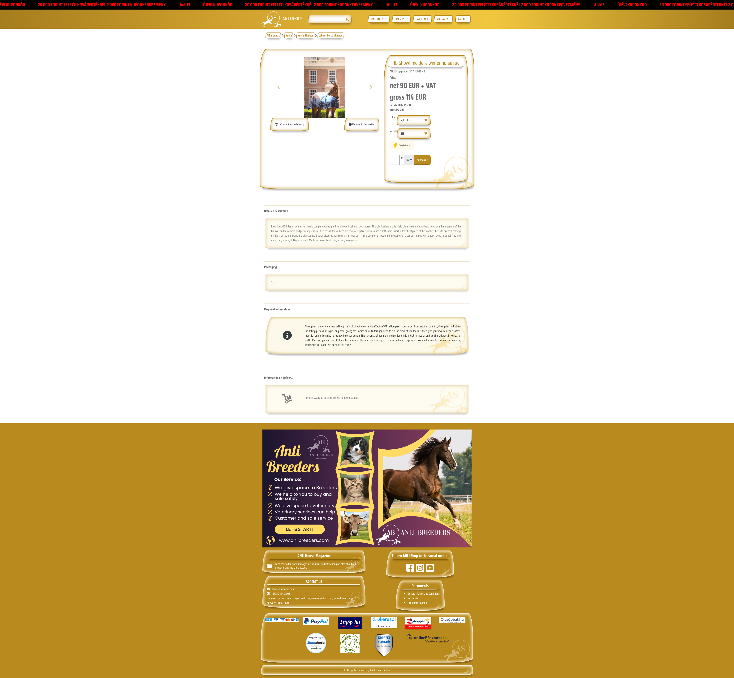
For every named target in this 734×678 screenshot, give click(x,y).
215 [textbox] (402, 133)
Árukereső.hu (384, 626)
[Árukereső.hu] (384, 620)
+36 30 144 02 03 (280, 593)
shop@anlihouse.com (283, 589)
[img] (347, 19)
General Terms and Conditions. (424, 593)
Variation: (393, 130)
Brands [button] (400, 19)
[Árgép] (350, 623)
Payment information (363, 124)
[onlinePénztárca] (418, 639)
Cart (422, 19)
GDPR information (417, 602)
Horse (289, 35)
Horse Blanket (305, 35)
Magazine (443, 19)
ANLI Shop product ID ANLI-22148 (407, 71)
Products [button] (378, 19)
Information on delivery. (291, 124)
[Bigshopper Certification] (418, 623)
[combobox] (414, 120)
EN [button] (463, 19)
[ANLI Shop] (384, 646)
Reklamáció (414, 598)
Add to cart (422, 160)
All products (273, 35)
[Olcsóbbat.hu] (452, 620)
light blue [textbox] (405, 120)
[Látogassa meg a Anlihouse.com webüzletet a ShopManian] (316, 643)
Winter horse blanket (330, 35)
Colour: (393, 117)
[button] (278, 87)
